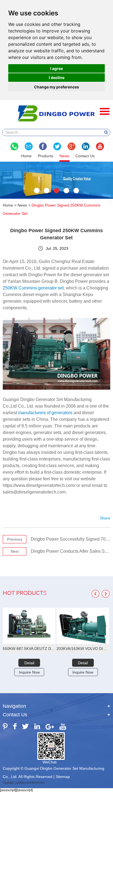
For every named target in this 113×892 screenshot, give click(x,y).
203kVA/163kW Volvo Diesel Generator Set (82, 648)
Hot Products (25, 593)
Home (26, 156)
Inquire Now (29, 672)
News (64, 156)
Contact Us (85, 156)
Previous (14, 539)
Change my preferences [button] (56, 87)
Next (15, 551)
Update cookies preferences (24, 783)
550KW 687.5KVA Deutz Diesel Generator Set (29, 648)
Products (45, 156)
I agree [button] (56, 68)
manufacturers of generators (45, 412)
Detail (29, 663)
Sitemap (63, 776)
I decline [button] (56, 77)
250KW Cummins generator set (33, 288)
